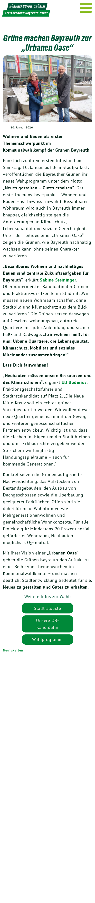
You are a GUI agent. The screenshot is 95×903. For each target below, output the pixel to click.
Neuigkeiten (13, 650)
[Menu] (86, 8)
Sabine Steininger (58, 280)
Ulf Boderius (74, 382)
